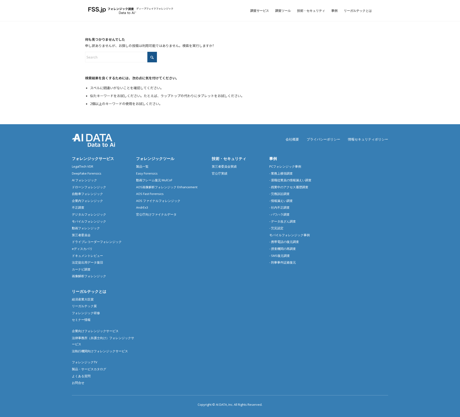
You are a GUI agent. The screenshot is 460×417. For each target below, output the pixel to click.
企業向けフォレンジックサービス (95, 331)
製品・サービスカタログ (89, 369)
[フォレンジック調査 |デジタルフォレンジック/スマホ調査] (131, 10)
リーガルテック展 (84, 306)
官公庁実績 (219, 173)
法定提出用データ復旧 (87, 262)
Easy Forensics (147, 173)
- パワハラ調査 (279, 214)
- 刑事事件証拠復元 (282, 262)
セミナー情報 (81, 319)
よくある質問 (81, 376)
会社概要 (292, 139)
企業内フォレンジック (87, 201)
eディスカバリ (82, 249)
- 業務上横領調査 (281, 173)
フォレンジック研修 (86, 313)
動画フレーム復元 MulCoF (154, 180)
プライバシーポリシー (323, 139)
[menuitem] (259, 10)
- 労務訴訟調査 (279, 194)
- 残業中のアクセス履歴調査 (288, 187)
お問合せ (78, 383)
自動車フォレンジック (87, 194)
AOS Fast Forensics (150, 194)
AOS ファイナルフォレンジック (158, 201)
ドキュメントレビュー (87, 255)
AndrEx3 (142, 207)
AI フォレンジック (84, 180)
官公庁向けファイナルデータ (156, 214)
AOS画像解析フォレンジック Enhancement (166, 187)
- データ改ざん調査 (282, 221)
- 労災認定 (276, 228)
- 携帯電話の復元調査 (284, 242)
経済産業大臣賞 (83, 299)
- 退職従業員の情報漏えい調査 (290, 180)
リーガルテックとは (89, 291)
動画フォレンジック (86, 228)
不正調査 (78, 207)
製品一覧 (142, 166)
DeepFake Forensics (86, 173)
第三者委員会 (81, 235)
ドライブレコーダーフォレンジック (97, 242)
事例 (273, 158)
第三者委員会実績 (224, 166)
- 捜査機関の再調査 (282, 249)
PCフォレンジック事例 (285, 166)
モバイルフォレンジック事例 (289, 235)
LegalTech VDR (82, 166)
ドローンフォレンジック (89, 187)
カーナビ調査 (81, 269)
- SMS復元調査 (279, 255)
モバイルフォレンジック (89, 221)
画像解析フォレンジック (89, 276)
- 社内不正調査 (279, 207)
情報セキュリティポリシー (368, 139)
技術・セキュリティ (229, 158)
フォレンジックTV (84, 362)
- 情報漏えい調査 (281, 201)
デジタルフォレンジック (89, 214)
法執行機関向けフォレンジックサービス (100, 351)
